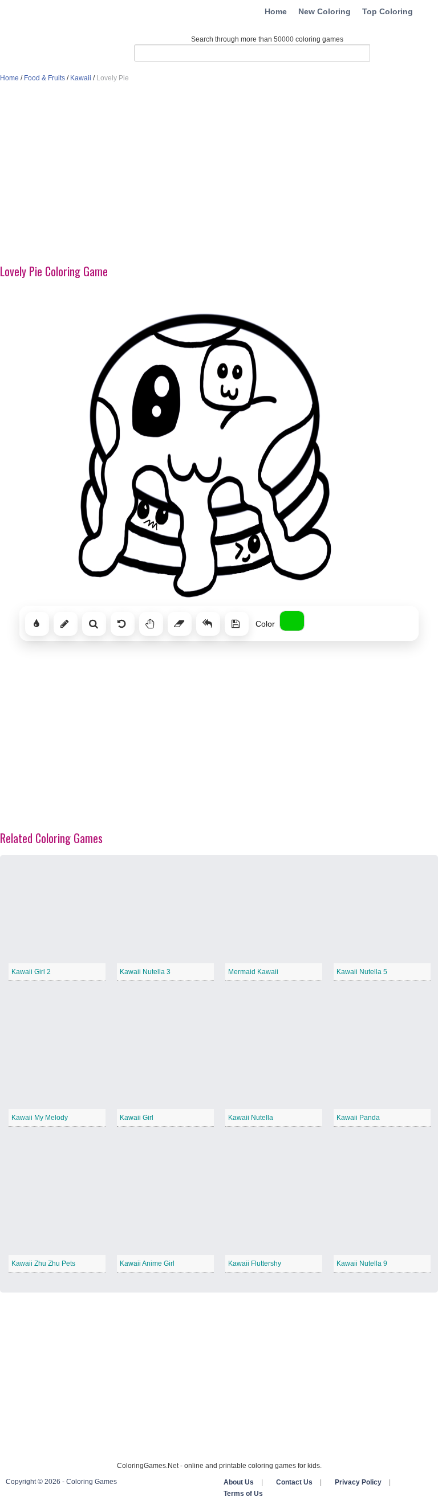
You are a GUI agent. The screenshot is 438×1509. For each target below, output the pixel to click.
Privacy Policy (358, 1482)
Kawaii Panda (358, 1118)
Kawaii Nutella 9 (361, 1263)
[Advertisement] (219, 174)
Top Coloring (387, 11)
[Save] (237, 624)
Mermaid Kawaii (253, 972)
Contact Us (294, 1482)
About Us (239, 1482)
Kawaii (80, 78)
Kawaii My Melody (39, 1118)
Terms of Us (243, 1494)
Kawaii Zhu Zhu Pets (43, 1263)
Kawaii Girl (136, 1118)
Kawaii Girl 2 (31, 972)
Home (276, 11)
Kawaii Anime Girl (147, 1263)
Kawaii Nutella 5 (361, 972)
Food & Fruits (44, 78)
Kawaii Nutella (250, 1118)
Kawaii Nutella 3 (145, 972)
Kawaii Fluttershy (254, 1263)
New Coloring (324, 11)
